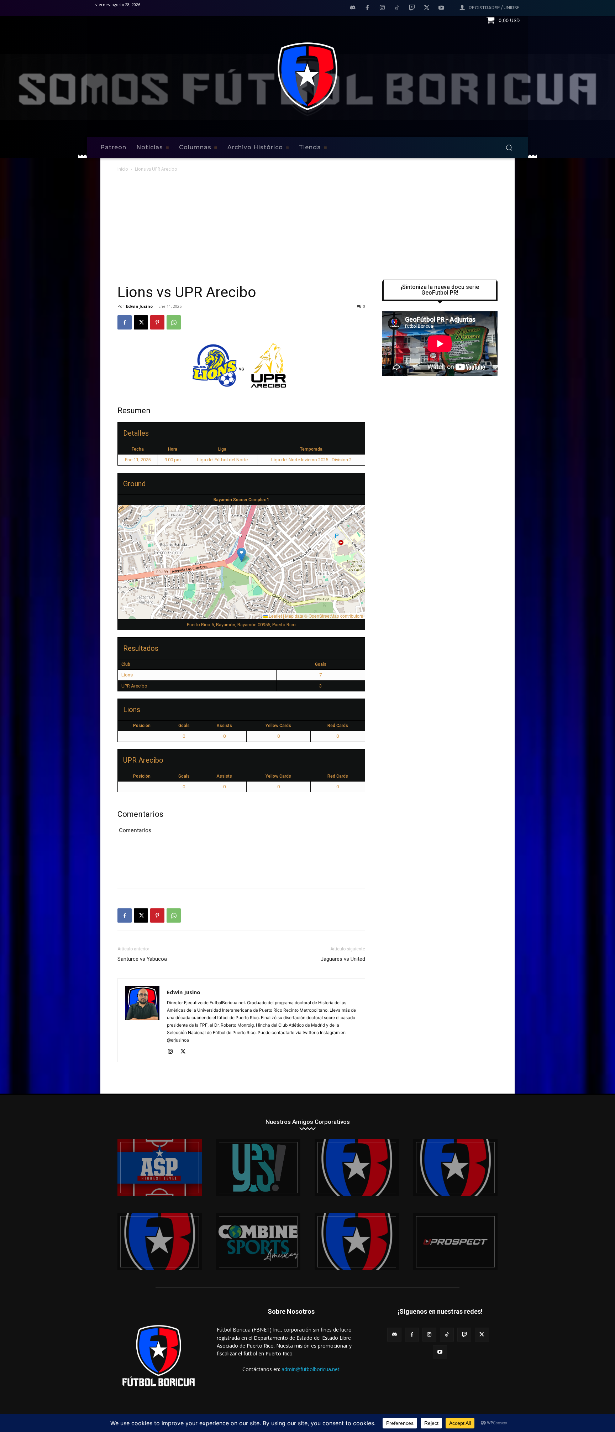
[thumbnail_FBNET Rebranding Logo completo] (357, 1167)
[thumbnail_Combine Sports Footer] (258, 1241)
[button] (509, 147)
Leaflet (275, 616)
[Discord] (352, 8)
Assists (224, 725)
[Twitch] (411, 8)
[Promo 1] (159, 1167)
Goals (184, 725)
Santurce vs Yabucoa (142, 959)
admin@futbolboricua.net (311, 1369)
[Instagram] (382, 8)
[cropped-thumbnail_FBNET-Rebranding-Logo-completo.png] (455, 1167)
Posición (142, 725)
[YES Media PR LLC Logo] (258, 1167)
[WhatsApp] (174, 322)
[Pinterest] (157, 322)
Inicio (122, 169)
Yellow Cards (278, 725)
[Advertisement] (307, 226)
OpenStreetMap (324, 616)
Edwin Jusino (139, 306)
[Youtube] (441, 8)
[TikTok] (397, 8)
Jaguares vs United (343, 959)
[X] (426, 8)
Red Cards (337, 725)
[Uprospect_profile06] (455, 1241)
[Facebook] (367, 8)
